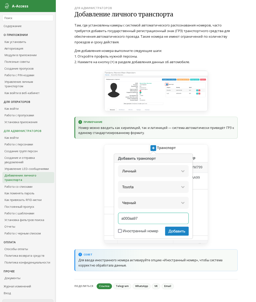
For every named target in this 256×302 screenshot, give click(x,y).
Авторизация (13, 48)
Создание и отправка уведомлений (19, 160)
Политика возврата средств (24, 255)
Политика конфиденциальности (27, 262)
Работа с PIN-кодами (19, 75)
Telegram (122, 286)
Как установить (15, 42)
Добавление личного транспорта (20, 177)
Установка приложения (20, 122)
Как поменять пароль (19, 193)
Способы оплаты (16, 249)
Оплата (10, 242)
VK (156, 286)
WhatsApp (141, 286)
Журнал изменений (17, 286)
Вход (7, 293)
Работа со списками (18, 186)
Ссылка (104, 286)
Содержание (13, 26)
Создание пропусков (19, 68)
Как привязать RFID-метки (23, 200)
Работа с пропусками (19, 115)
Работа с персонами (18, 144)
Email (167, 286)
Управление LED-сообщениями (26, 169)
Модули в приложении (20, 55)
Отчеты (9, 226)
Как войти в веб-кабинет (22, 93)
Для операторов (17, 102)
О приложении (16, 35)
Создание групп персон (21, 151)
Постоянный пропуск (19, 207)
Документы (12, 278)
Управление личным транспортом (18, 84)
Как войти (11, 108)
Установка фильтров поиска (24, 220)
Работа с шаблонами (19, 213)
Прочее (9, 271)
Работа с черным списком (22, 233)
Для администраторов (22, 131)
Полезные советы (17, 62)
